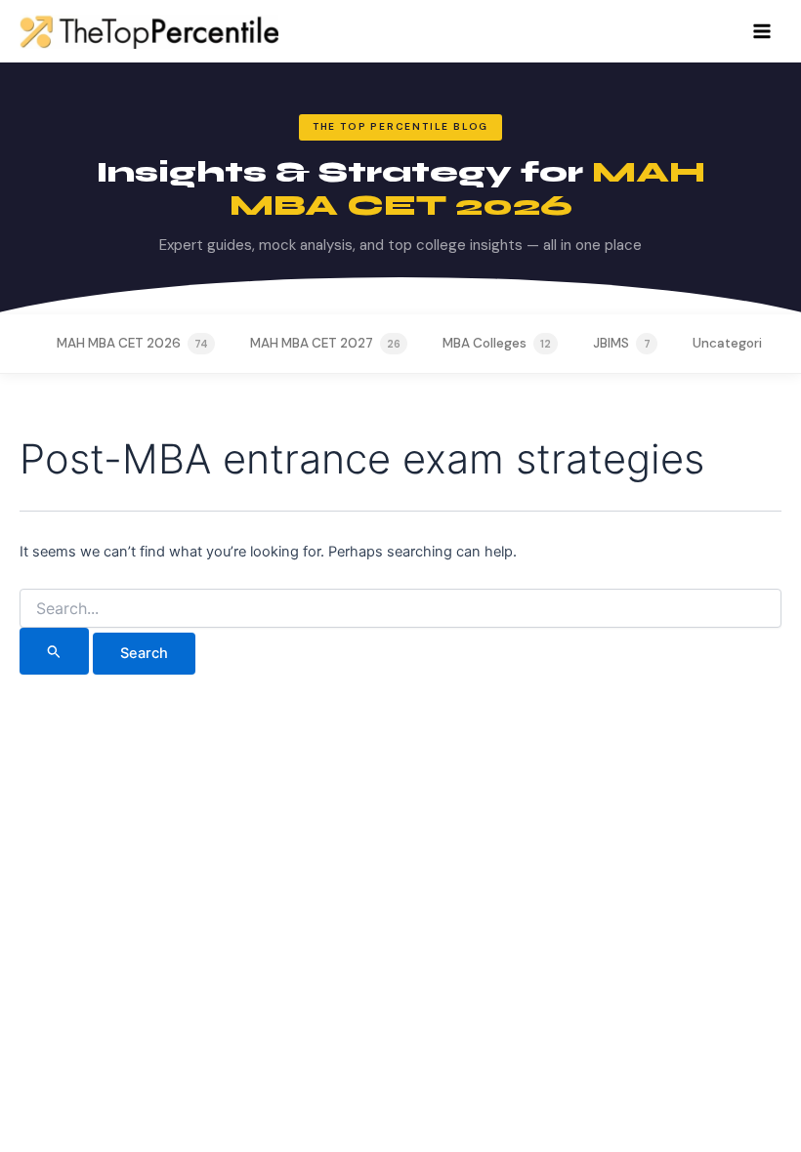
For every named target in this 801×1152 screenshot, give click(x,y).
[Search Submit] (54, 651)
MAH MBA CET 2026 (132, 343)
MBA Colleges (497, 343)
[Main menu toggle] (761, 31)
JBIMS (622, 343)
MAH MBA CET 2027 (325, 343)
